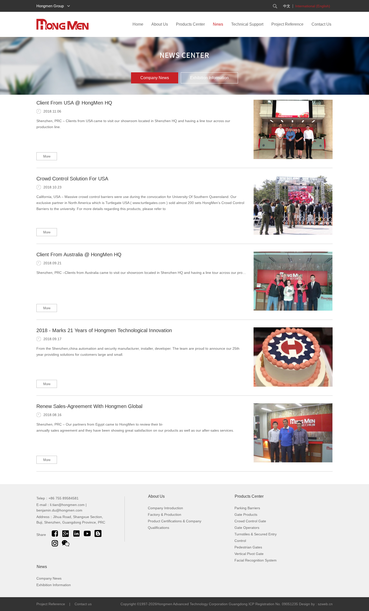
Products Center (190, 24)
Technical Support (247, 24)
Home (138, 24)
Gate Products (245, 515)
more (46, 156)
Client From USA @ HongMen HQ (74, 103)
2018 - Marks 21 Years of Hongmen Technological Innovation (104, 330)
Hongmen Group (50, 6)
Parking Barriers (247, 508)
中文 (286, 6)
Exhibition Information (209, 78)
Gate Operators (246, 528)
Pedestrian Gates (248, 547)
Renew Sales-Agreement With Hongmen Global (89, 406)
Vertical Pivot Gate (249, 554)
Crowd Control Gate (250, 521)
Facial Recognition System (255, 560)
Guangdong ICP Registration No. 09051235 (264, 604)
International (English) (312, 6)
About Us (159, 24)
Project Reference (287, 24)
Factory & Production (164, 515)
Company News (154, 78)
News (218, 24)
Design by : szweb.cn (316, 604)
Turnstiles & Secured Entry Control (255, 537)
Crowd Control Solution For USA (72, 178)
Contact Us (321, 24)
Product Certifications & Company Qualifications (174, 524)
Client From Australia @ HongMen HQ (78, 254)
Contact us (83, 604)
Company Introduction (165, 508)
